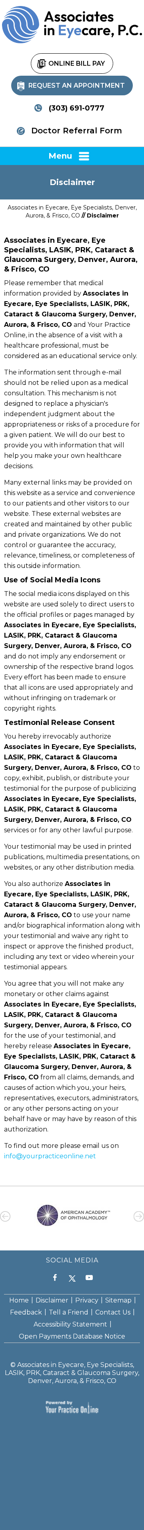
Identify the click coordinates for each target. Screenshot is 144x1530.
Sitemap (118, 1300)
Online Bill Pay (76, 63)
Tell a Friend (68, 1312)
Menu (60, 156)
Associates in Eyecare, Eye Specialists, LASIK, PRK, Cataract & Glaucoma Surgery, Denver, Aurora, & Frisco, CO (72, 1373)
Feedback (26, 1312)
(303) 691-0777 (76, 108)
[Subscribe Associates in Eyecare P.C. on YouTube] (89, 1278)
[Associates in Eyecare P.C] (72, 24)
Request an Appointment (76, 85)
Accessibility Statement (70, 1324)
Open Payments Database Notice (72, 1336)
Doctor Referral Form (76, 130)
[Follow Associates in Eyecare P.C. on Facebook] (55, 1278)
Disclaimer (52, 1300)
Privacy (86, 1300)
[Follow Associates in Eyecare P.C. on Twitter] (72, 1278)
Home (19, 1300)
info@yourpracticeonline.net (50, 1156)
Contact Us (112, 1312)
